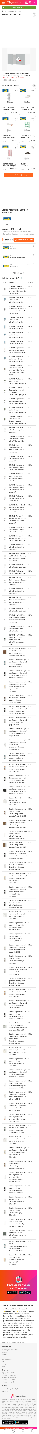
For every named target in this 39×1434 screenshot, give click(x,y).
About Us (4, 1361)
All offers (8, 11)
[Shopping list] (30, 2)
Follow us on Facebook (9, 1375)
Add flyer (4, 1364)
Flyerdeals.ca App (7, 1359)
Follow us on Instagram (9, 1377)
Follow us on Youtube (8, 1380)
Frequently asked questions (10, 1350)
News (3, 1366)
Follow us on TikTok (8, 1382)
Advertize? (5, 1352)
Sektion (14, 11)
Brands (4, 1357)
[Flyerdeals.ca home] (14, 3)
